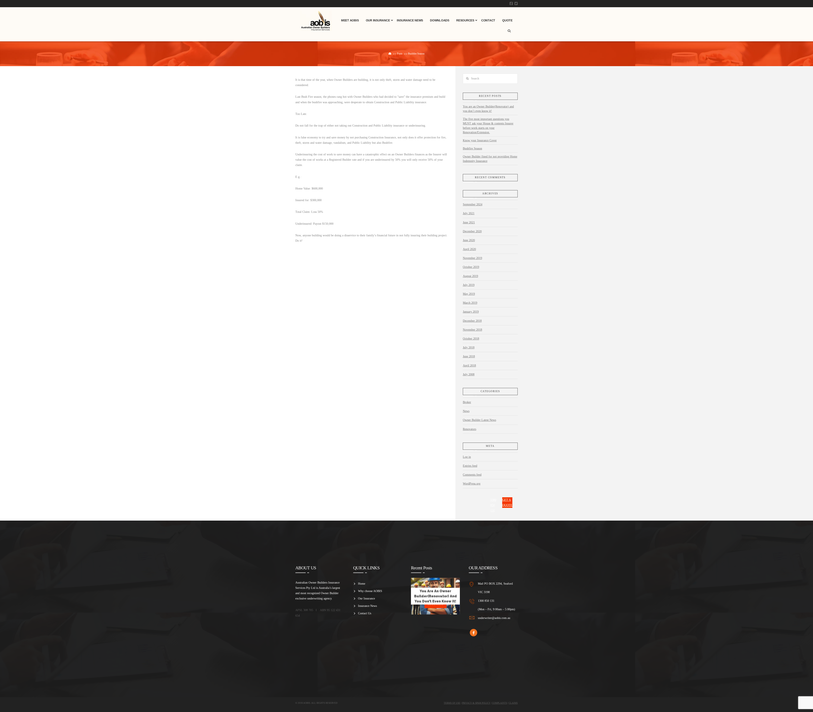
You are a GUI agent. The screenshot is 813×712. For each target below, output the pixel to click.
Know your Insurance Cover (480, 140)
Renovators (469, 429)
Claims (513, 703)
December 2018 (472, 320)
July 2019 (468, 285)
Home (361, 583)
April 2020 (469, 249)
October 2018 (471, 338)
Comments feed (472, 474)
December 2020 (472, 231)
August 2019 (470, 276)
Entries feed (470, 465)
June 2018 (469, 356)
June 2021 (469, 222)
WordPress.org (471, 483)
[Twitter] (516, 3)
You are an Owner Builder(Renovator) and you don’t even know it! (488, 109)
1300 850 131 (493, 505)
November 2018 (472, 329)
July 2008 (468, 374)
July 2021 (468, 213)
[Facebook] (511, 3)
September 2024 (472, 204)
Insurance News (367, 605)
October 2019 (471, 267)
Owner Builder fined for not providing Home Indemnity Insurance (490, 159)
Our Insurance (366, 598)
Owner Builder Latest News (479, 420)
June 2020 (469, 240)
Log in (467, 456)
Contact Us (364, 613)
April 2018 (469, 365)
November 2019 (472, 258)
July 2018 (468, 347)
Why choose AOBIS (370, 591)
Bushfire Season (472, 148)
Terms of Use (452, 703)
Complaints (499, 703)
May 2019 (469, 293)
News (466, 411)
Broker (467, 402)
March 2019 (470, 302)
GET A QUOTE (507, 502)
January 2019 (471, 311)
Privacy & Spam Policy (476, 703)
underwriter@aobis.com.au (494, 618)
